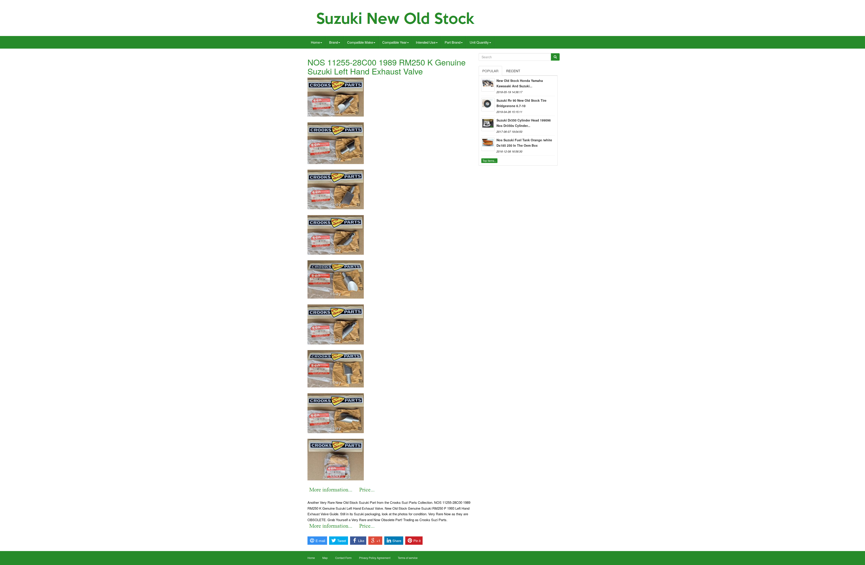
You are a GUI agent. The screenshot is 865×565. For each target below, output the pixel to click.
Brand (333, 42)
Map (325, 558)
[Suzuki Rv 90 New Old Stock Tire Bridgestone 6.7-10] (488, 104)
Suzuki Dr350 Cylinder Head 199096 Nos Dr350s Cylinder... (523, 123)
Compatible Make (360, 42)
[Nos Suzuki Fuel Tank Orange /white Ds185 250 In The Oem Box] (488, 144)
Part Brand (452, 42)
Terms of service (408, 558)
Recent (513, 70)
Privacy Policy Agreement (374, 558)
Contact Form (343, 558)
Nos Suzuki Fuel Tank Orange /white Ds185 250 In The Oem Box (524, 143)
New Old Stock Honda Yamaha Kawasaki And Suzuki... (519, 83)
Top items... (489, 160)
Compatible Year (394, 42)
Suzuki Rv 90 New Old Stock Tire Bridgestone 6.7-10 (521, 103)
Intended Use (425, 42)
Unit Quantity (479, 42)
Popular (490, 70)
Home (315, 42)
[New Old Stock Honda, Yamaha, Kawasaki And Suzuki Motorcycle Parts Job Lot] (488, 85)
